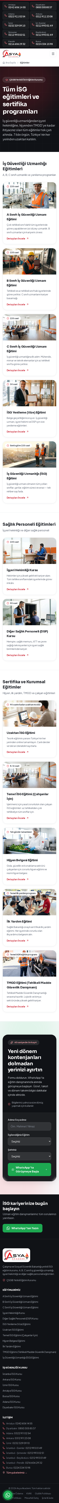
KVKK (29, 1493)
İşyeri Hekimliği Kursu (14, 1312)
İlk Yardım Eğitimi (12, 1346)
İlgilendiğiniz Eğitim (19, 1134)
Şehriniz (12, 1149)
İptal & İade (47, 1498)
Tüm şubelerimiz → (16, 1472)
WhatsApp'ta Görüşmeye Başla (27, 1169)
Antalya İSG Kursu (12, 1390)
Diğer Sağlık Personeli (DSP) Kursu (20, 1318)
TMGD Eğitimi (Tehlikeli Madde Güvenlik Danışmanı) (29, 1351)
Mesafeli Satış (32, 1498)
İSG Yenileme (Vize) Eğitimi (16, 1324)
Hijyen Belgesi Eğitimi (14, 1340)
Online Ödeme (15, 1493)
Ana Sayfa (11, 62)
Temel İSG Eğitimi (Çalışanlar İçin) (20, 1335)
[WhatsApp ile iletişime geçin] (7, 1495)
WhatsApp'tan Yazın (25, 1228)
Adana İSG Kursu (11, 1401)
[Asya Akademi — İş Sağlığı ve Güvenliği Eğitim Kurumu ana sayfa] (12, 54)
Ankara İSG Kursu (12, 1379)
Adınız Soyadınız (17, 1119)
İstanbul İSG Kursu (12, 1373)
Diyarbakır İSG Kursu (13, 1407)
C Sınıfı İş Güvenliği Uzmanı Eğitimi (20, 1307)
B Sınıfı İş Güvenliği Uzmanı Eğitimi (20, 1301)
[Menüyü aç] (53, 53)
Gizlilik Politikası (43, 1493)
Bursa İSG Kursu (11, 1396)
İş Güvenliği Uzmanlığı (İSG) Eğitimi (21, 1357)
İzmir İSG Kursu (11, 1385)
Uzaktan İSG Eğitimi (13, 1329)
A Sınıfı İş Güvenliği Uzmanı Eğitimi (20, 1296)
